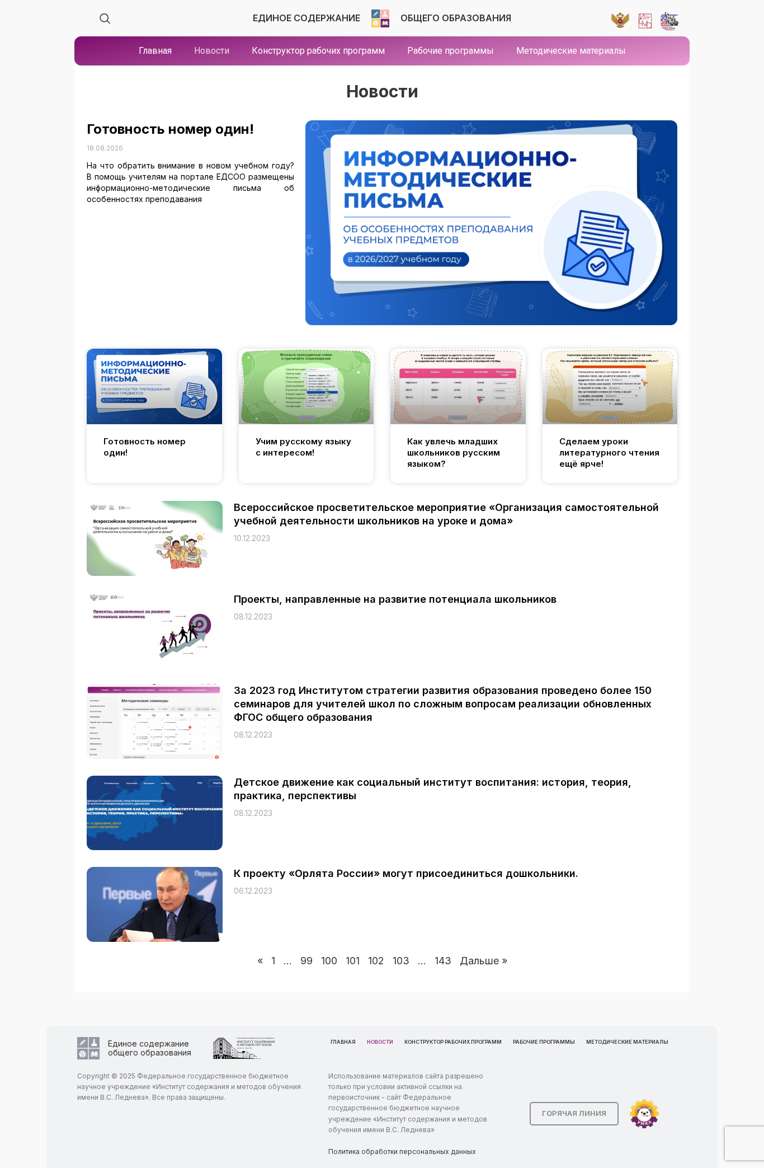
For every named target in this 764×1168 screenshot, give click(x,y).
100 (329, 961)
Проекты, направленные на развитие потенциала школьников (395, 599)
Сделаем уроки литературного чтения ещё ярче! (609, 452)
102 (376, 961)
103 (401, 961)
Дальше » (483, 961)
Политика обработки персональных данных (402, 1151)
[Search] (105, 18)
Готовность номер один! (170, 129)
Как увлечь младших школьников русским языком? (453, 452)
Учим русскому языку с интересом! (303, 447)
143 (443, 961)
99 (306, 961)
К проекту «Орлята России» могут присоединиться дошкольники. (406, 873)
